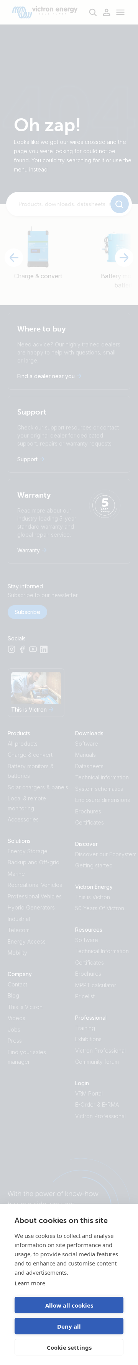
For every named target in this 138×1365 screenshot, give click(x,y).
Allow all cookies (69, 1305)
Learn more (30, 1283)
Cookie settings (69, 1347)
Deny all (69, 1326)
